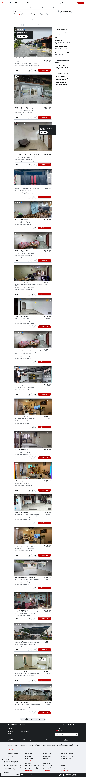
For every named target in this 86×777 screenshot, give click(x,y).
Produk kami (10, 731)
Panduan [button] (35, 2)
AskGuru (9, 754)
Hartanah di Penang (47, 768)
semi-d (69, 36)
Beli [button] (16, 2)
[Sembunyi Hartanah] (47, 30)
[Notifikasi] (75, 3)
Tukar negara (58, 728)
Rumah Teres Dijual (29, 758)
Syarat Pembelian (36, 774)
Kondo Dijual (28, 754)
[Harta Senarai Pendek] (50, 30)
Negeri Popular (46, 763)
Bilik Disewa (45, 758)
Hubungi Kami (24, 728)
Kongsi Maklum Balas (25, 731)
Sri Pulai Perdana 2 (66, 42)
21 (39, 719)
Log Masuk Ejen (64, 765)
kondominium (60, 36)
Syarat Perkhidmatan (21, 774)
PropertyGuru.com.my (12, 744)
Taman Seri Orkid (58, 42)
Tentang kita (10, 729)
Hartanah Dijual (29, 753)
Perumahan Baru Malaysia (67, 753)
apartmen (65, 36)
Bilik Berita (23, 729)
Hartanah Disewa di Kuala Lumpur (32, 765)
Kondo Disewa (46, 754)
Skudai (39, 7)
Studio (56, 54)
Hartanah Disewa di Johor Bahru (32, 768)
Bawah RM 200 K (58, 48)
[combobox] (36, 11)
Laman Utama (17, 7)
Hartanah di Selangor (47, 767)
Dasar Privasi (29, 774)
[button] (15, 19)
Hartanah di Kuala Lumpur (48, 765)
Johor (34, 7)
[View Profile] (20, 29)
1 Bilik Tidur (61, 54)
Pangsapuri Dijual (29, 756)
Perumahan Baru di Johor (66, 754)
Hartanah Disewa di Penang (31, 767)
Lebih (40, 2)
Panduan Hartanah (11, 756)
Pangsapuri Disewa (47, 756)
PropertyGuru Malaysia (13, 753)
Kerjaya (9, 733)
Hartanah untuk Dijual (27, 7)
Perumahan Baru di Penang (66, 758)
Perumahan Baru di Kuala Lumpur (67, 756)
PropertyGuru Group (12, 728)
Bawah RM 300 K (66, 48)
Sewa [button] (21, 2)
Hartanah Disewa (47, 753)
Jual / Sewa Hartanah (65, 767)
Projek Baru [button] (27, 2)
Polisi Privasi (14, 765)
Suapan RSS (63, 768)
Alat (61, 763)
